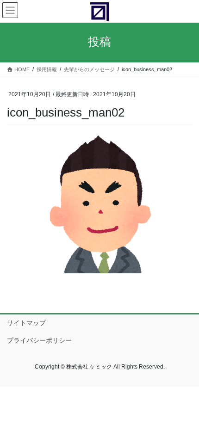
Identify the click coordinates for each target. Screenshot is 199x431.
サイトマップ (26, 322)
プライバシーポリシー (39, 340)
